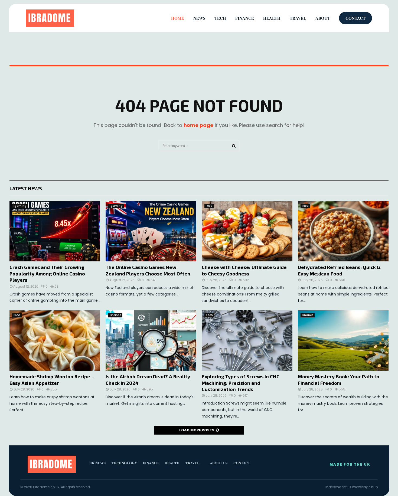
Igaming (20, 206)
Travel (298, 18)
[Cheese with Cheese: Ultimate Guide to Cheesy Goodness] (247, 231)
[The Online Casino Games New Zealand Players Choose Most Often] (151, 231)
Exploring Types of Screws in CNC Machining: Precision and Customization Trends (240, 382)
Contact (355, 18)
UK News (97, 462)
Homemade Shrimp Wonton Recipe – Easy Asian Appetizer (51, 379)
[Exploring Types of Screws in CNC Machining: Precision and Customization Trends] (247, 340)
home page (198, 125)
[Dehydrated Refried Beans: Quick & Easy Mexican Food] (343, 231)
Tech (209, 315)
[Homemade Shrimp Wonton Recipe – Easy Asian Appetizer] (54, 340)
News (199, 18)
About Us (218, 462)
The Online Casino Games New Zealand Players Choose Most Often (148, 270)
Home (177, 18)
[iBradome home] (50, 18)
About (322, 18)
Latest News (25, 188)
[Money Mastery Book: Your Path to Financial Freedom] (343, 340)
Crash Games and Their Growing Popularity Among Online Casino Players (47, 273)
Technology (124, 462)
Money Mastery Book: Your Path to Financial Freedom (338, 379)
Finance (115, 315)
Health (271, 18)
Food (209, 206)
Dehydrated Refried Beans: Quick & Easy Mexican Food (339, 270)
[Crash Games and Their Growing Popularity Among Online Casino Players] (54, 231)
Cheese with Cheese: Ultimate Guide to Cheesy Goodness (244, 270)
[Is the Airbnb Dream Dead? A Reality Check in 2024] (151, 340)
